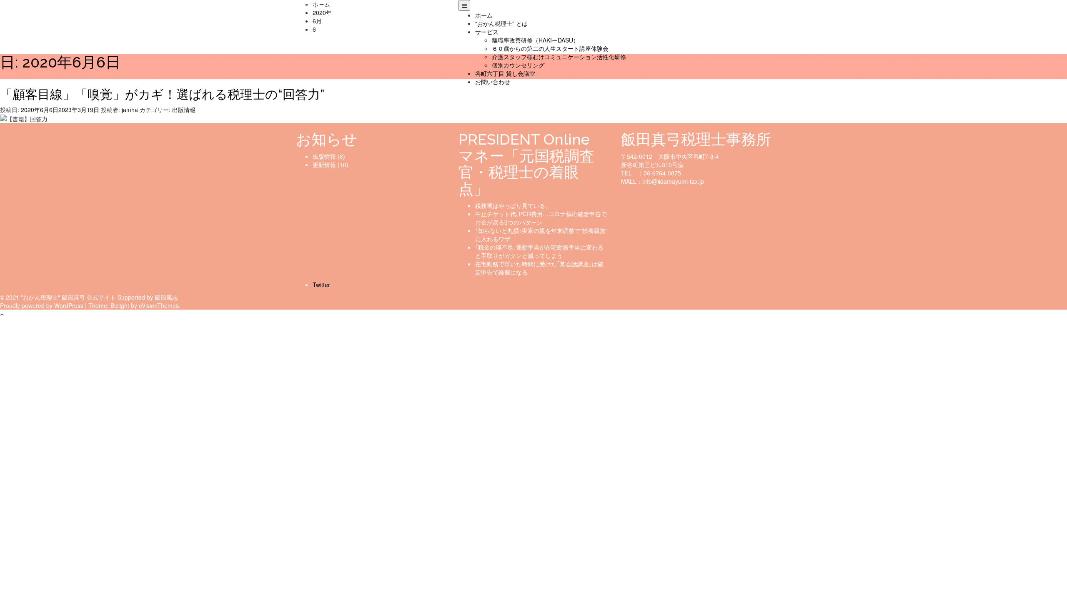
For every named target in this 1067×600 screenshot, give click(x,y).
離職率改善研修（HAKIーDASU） (535, 40)
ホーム (484, 15)
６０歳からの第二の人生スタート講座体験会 (550, 48)
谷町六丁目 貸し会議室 (505, 73)
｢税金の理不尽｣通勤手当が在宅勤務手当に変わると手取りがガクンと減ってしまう (539, 251)
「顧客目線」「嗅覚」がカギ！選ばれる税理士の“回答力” (162, 94)
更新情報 (324, 164)
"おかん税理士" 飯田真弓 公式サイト (343, 4)
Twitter (321, 284)
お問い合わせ (492, 82)
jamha (130, 109)
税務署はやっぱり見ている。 (513, 205)
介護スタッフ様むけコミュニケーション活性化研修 (559, 56)
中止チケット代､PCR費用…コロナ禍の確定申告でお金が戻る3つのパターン (541, 218)
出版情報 (183, 109)
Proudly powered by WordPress (41, 305)
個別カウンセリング (518, 65)
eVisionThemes (159, 305)
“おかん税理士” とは (501, 23)
